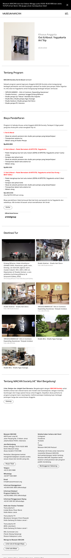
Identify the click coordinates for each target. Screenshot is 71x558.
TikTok (40, 445)
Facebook (41, 438)
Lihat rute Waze (11, 548)
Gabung (8, 401)
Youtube (41, 441)
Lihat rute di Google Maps (15, 544)
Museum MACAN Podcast (47, 447)
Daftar (8, 207)
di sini (24, 6)
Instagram (41, 436)
